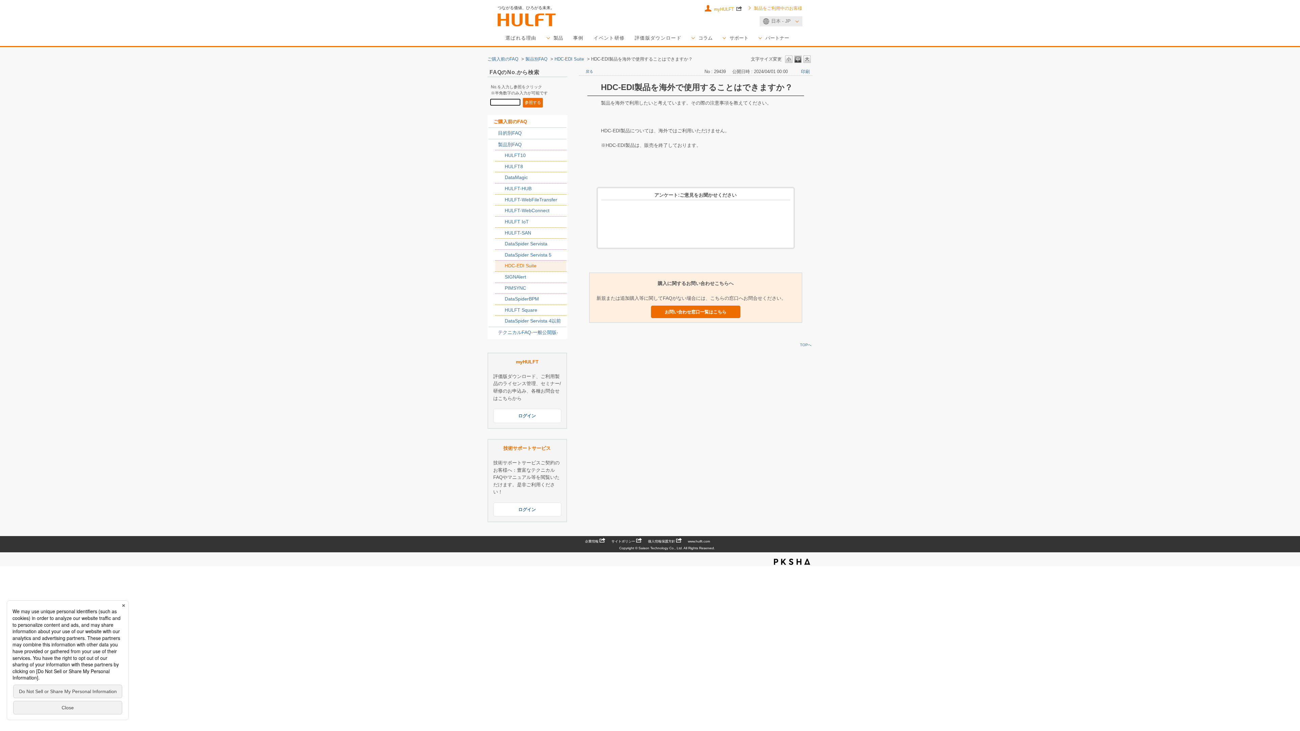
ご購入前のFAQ (503, 59)
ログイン (527, 415)
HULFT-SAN (518, 233)
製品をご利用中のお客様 (778, 8)
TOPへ (805, 345)
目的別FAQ (510, 133)
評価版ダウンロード (658, 38)
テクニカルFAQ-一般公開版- (528, 332)
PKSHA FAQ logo (792, 561)
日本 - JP (780, 21)
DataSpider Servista (526, 243)
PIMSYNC (515, 288)
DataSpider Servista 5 (528, 255)
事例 (578, 38)
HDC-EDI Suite (569, 59)
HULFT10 (515, 155)
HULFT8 (514, 166)
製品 (558, 38)
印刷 (805, 71)
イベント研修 (609, 38)
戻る (589, 71)
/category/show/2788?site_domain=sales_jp (493, 133)
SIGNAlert (515, 277)
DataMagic (516, 177)
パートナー (777, 38)
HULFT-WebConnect (527, 210)
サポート (739, 38)
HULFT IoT (517, 221)
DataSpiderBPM (522, 299)
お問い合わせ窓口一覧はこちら (696, 311)
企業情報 (592, 541)
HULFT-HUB (518, 188)
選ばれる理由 (521, 38)
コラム (705, 38)
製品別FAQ (536, 59)
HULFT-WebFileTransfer (531, 199)
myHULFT (724, 9)
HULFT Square (521, 310)
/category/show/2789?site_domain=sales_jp (493, 145)
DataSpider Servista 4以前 (533, 321)
